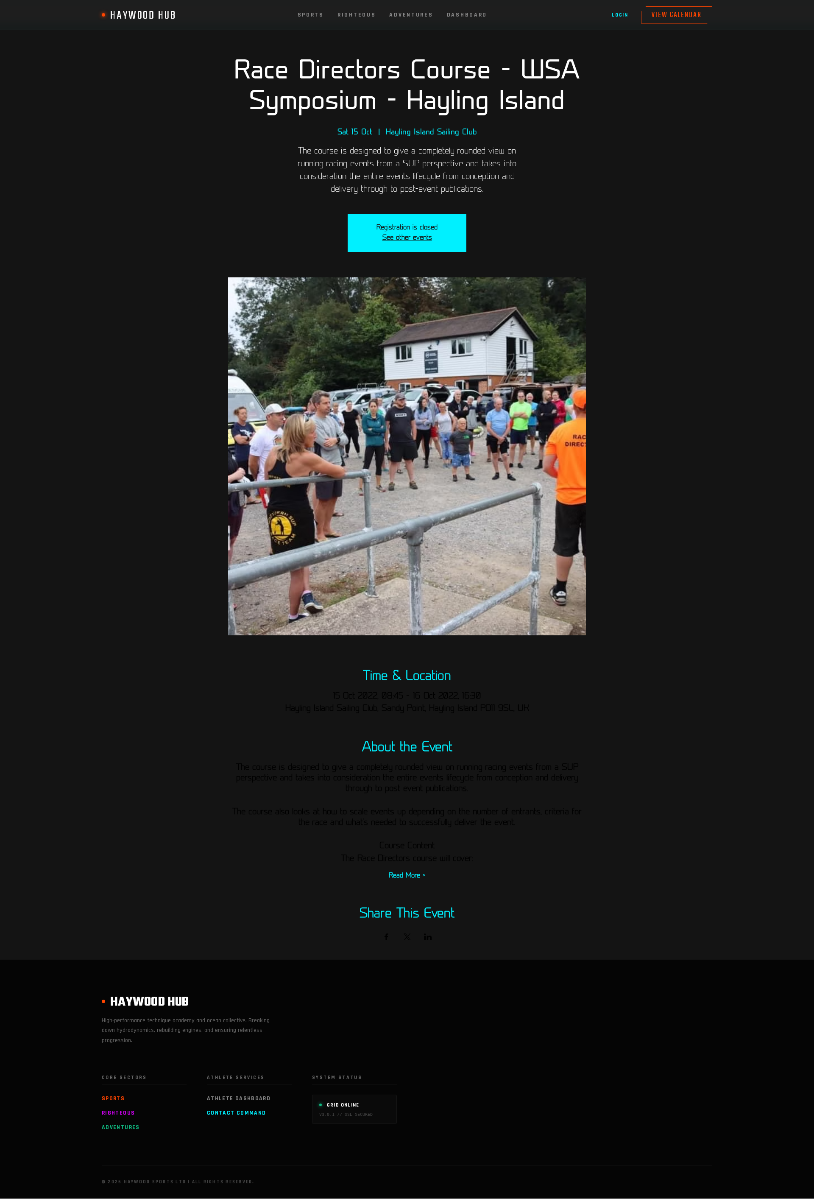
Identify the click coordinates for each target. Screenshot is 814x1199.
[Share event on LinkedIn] (428, 936)
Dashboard (467, 15)
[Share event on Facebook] (386, 936)
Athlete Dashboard (238, 1098)
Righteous (356, 15)
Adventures (411, 15)
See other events (407, 238)
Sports (311, 15)
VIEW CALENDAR (677, 15)
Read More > (407, 875)
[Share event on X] (407, 936)
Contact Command (236, 1113)
